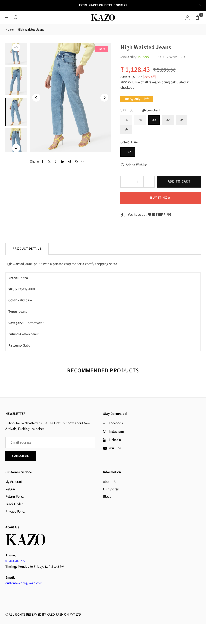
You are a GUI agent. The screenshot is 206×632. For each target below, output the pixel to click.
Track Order (14, 504)
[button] (197, 17)
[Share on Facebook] (43, 162)
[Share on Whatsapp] (76, 162)
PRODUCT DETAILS (27, 248)
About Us (109, 481)
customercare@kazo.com (24, 583)
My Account (13, 481)
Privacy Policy (15, 511)
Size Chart (153, 110)
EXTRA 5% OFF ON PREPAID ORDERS (103, 5)
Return (10, 489)
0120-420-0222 (15, 561)
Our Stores (111, 489)
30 (154, 119)
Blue (127, 151)
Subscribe (20, 456)
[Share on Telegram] (70, 162)
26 (126, 119)
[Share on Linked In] (63, 162)
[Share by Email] (83, 162)
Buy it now (160, 197)
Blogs (107, 496)
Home (9, 29)
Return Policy (14, 496)
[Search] (16, 17)
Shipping (163, 82)
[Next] (104, 98)
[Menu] (6, 17)
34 (181, 119)
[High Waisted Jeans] (16, 81)
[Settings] (187, 17)
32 (168, 119)
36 (126, 129)
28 (140, 119)
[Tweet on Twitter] (49, 162)
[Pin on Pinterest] (56, 162)
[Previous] (36, 98)
